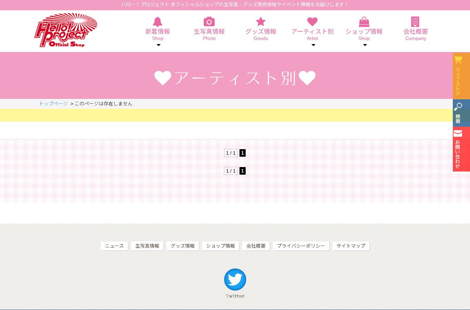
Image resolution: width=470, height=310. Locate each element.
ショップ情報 (220, 246)
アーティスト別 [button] (312, 34)
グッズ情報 (260, 34)
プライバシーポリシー (301, 246)
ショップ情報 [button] (364, 34)
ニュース (114, 246)
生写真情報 (209, 34)
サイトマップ (351, 246)
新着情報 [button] (157, 34)
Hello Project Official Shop (65, 30)
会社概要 (415, 34)
